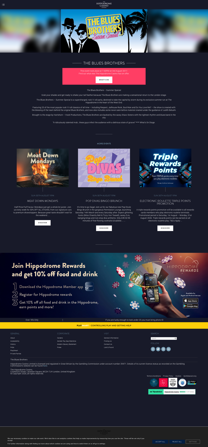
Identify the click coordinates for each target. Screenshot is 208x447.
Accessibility (14, 341)
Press (59, 347)
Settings (193, 442)
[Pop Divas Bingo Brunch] (104, 168)
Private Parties (15, 354)
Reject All (177, 442)
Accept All (160, 442)
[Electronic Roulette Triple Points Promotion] (165, 168)
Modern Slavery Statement (66, 344)
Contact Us (108, 344)
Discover (42, 223)
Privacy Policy (168, 376)
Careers (60, 338)
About (12, 338)
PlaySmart (14, 350)
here (45, 366)
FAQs (12, 347)
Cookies (178, 376)
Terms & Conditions (154, 376)
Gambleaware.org (190, 376)
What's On (104, 80)
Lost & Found (109, 347)
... (122, 221)
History (13, 344)
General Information (111, 338)
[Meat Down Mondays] (43, 168)
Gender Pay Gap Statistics (66, 341)
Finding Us (108, 341)
